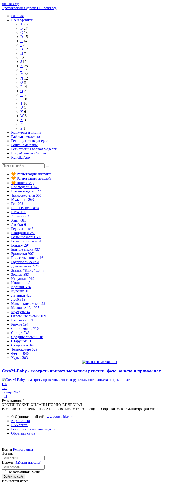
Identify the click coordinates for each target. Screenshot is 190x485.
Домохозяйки (25, 266)
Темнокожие (24, 349)
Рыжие (19, 324)
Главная (17, 16)
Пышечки (22, 320)
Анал (18, 220)
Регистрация (23, 449)
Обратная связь (23, 433)
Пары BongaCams (25, 208)
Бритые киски (25, 249)
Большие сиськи (27, 241)
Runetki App (20, 157)
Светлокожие (25, 329)
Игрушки (22, 279)
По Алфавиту (22, 20)
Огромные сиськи (28, 316)
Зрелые (20, 274)
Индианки (20, 283)
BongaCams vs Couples (28, 153)
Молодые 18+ (25, 308)
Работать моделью (25, 137)
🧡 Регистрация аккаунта (31, 174)
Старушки (21, 341)
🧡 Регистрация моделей (31, 178)
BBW (18, 212)
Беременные (22, 229)
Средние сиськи (27, 337)
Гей (17, 204)
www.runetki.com (60, 417)
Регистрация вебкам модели (33, 429)
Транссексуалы (26, 195)
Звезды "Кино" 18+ (27, 270)
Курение (20, 291)
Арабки (18, 224)
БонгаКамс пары (24, 145)
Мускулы (20, 312)
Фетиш (20, 353)
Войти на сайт (13, 476)
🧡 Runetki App (23, 183)
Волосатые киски (28, 258)
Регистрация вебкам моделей (34, 149)
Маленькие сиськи (29, 304)
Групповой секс (25, 262)
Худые (19, 358)
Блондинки (23, 233)
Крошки (21, 287)
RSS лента (19, 425)
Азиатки (20, 216)
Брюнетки (22, 254)
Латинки (21, 295)
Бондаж (20, 245)
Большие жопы (26, 237)
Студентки (23, 345)
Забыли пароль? (28, 462)
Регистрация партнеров (29, 141)
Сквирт (20, 333)
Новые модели (26, 191)
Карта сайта (20, 421)
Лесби (18, 299)
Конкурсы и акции (26, 132)
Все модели (25, 187)
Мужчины (22, 199)
